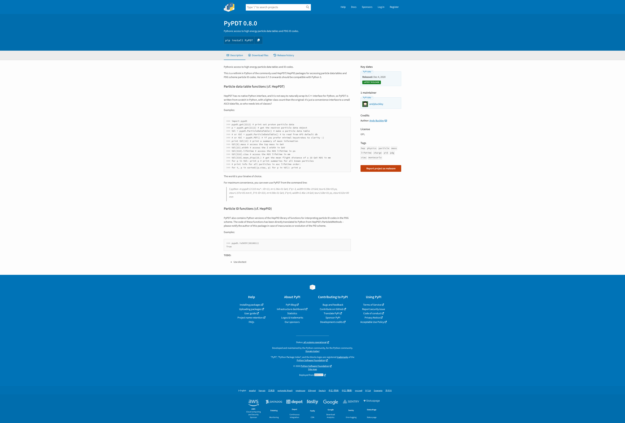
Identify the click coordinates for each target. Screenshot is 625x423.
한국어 (388, 390)
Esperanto (378, 390)
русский (358, 390)
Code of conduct (372, 313)
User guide (250, 313)
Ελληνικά (312, 390)
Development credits (331, 322)
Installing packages (250, 305)
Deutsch (322, 390)
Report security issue (373, 309)
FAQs (251, 322)
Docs (353, 7)
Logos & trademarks (292, 317)
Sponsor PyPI (333, 317)
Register (394, 7)
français (262, 390)
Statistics (292, 313)
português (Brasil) (285, 390)
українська (300, 390)
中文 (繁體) (347, 390)
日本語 (271, 390)
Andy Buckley (376, 120)
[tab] (234, 55)
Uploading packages (250, 309)
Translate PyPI (331, 313)
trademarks (342, 357)
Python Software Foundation (311, 360)
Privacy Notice (372, 317)
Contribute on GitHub (331, 309)
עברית (368, 390)
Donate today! (312, 351)
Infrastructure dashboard (291, 309)
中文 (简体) (334, 390)
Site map (312, 369)
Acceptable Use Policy (372, 322)
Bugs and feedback (333, 305)
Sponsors (367, 7)
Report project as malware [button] (381, 168)
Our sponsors (292, 322)
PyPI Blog (291, 305)
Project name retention (250, 317)
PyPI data (367, 71)
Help (343, 7)
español (252, 390)
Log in (381, 7)
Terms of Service (372, 305)
